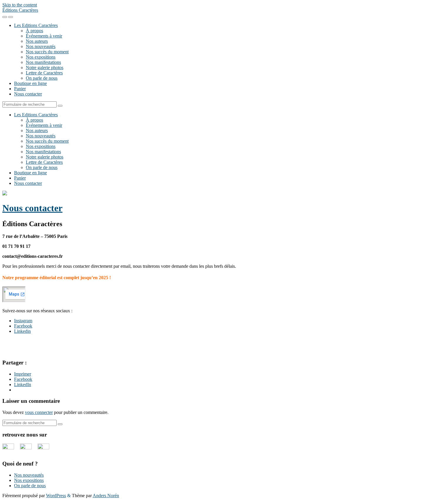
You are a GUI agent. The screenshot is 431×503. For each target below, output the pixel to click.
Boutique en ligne (30, 83)
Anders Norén (106, 495)
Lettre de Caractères (44, 72)
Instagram (23, 320)
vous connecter (39, 412)
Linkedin (22, 331)
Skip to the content (19, 4)
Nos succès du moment (47, 51)
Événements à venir (44, 35)
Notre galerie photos (44, 67)
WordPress (56, 495)
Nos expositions (40, 56)
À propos (34, 30)
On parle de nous (41, 78)
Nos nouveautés (40, 46)
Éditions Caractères (20, 10)
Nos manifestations (43, 62)
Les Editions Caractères (36, 25)
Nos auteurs (37, 41)
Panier (20, 88)
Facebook (23, 325)
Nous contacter (28, 93)
